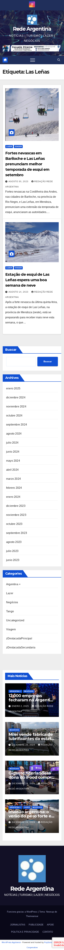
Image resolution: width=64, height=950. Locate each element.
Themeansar (32, 916)
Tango (10, 611)
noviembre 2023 (16, 514)
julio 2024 (12, 442)
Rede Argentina (32, 29)
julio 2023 (12, 551)
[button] (58, 59)
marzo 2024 (13, 478)
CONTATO (47, 932)
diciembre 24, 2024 (24, 783)
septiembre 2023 (16, 532)
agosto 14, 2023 (19, 292)
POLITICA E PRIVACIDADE (25, 932)
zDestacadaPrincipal (19, 638)
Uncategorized (15, 620)
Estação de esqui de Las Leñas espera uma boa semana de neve (27, 280)
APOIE (50, 924)
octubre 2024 (14, 415)
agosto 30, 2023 (19, 181)
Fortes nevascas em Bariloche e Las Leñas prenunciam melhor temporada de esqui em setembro (27, 164)
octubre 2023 (14, 523)
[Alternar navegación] (32, 60)
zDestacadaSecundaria (20, 647)
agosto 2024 (14, 433)
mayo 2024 (13, 460)
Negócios (12, 602)
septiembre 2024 (16, 424)
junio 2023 (12, 560)
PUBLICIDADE (36, 924)
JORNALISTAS (17, 924)
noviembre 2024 (16, 406)
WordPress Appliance (11, 942)
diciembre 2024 (15, 397)
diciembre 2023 (15, 505)
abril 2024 (12, 469)
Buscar (11, 350)
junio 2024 (12, 451)
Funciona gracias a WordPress (22, 911)
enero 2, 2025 (21, 706)
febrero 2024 (14, 487)
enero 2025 (13, 388)
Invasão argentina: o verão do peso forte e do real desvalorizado (30, 816)
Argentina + (13, 584)
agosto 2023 (14, 542)
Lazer (9, 146)
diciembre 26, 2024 (24, 745)
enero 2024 (13, 496)
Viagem (18, 146)
